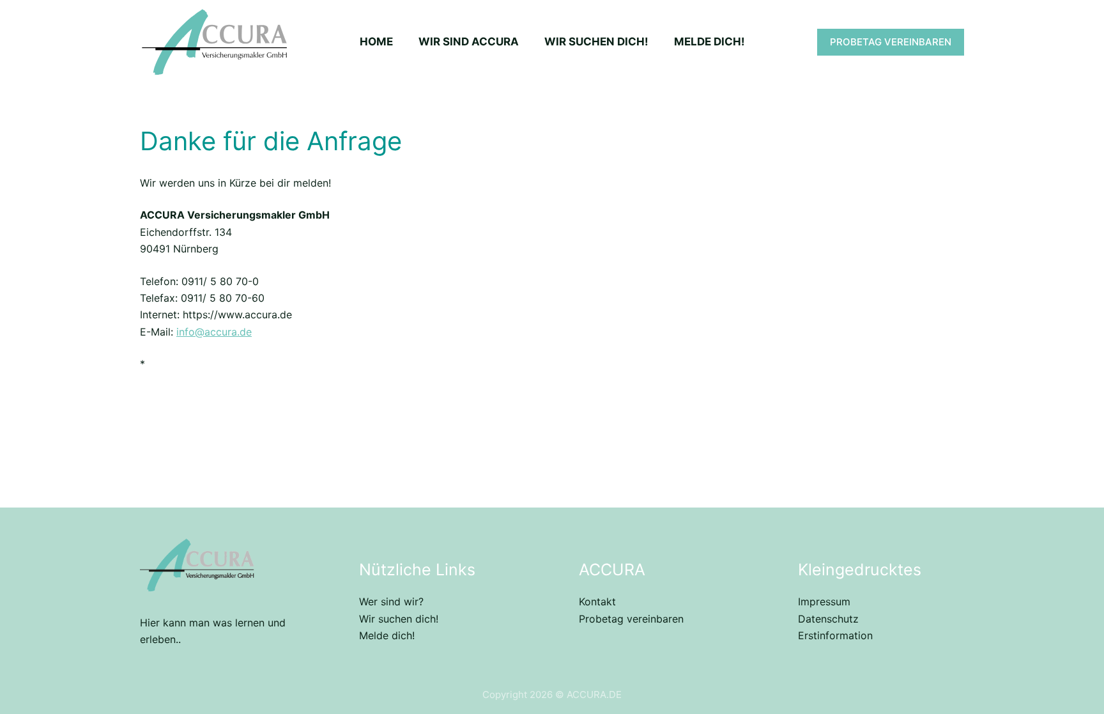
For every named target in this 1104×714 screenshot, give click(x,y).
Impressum (824, 601)
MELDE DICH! (709, 41)
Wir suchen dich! (398, 618)
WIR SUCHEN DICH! (596, 41)
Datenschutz (828, 618)
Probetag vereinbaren (631, 618)
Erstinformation (835, 635)
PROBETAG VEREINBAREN (890, 42)
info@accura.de (214, 331)
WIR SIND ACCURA (468, 41)
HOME (376, 41)
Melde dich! (387, 635)
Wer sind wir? (391, 601)
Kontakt (597, 601)
